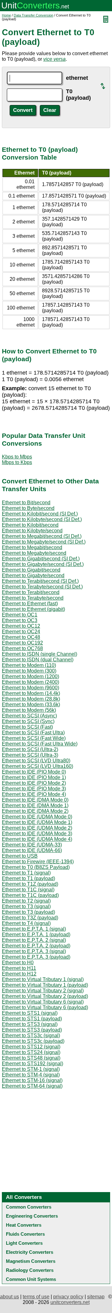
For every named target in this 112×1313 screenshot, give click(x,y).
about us (9, 1296)
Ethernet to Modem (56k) (29, 710)
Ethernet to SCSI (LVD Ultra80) (36, 760)
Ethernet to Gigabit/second (31, 570)
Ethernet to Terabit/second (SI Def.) (40, 581)
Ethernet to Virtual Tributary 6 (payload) (45, 1007)
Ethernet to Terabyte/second (32, 598)
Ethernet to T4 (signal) (26, 923)
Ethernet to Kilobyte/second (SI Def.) (42, 519)
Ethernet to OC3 (19, 620)
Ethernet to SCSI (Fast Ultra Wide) (39, 743)
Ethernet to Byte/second (28, 508)
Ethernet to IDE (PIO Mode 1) (34, 777)
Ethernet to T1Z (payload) (30, 884)
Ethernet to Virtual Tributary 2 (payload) (45, 996)
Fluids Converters (25, 1234)
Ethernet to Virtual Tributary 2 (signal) (43, 990)
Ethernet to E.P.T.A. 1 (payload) (36, 934)
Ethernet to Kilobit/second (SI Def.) (40, 513)
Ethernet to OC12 (21, 626)
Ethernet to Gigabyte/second (33, 575)
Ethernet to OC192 (22, 642)
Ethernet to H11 (19, 968)
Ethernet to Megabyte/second (34, 553)
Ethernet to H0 (18, 962)
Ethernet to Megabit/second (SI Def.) (42, 536)
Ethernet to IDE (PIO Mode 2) (34, 783)
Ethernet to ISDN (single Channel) (39, 654)
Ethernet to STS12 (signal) (31, 1046)
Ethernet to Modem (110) (29, 665)
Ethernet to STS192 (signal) (32, 1063)
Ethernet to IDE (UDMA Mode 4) (37, 839)
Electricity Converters (29, 1252)
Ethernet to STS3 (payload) (32, 1030)
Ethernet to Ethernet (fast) (30, 603)
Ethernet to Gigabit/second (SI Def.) (41, 558)
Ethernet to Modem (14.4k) (31, 693)
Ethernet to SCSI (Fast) (27, 727)
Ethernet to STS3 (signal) (30, 1024)
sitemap (96, 1296)
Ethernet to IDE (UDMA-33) (32, 844)
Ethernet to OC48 (21, 637)
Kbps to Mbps (17, 456)
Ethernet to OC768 (22, 648)
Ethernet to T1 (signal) (26, 872)
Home (6, 15)
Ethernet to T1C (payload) (30, 895)
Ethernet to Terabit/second (30, 592)
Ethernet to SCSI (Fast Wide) (34, 738)
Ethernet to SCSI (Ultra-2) (30, 749)
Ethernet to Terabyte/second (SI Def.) (42, 586)
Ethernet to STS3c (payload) (33, 1041)
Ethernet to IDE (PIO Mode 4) (34, 794)
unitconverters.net (70, 1302)
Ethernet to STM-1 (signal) (31, 1069)
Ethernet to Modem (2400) (30, 682)
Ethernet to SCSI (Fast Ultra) (33, 732)
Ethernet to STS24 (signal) (31, 1052)
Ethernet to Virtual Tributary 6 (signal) (43, 1001)
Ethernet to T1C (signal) (28, 889)
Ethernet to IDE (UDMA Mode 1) (37, 822)
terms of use (36, 1296)
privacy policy (68, 1296)
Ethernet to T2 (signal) (26, 900)
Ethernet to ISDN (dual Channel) (37, 659)
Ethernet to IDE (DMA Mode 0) (35, 800)
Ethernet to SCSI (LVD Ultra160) (37, 766)
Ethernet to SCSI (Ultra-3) (30, 755)
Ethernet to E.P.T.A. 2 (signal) (34, 940)
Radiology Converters (30, 1270)
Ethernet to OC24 (21, 631)
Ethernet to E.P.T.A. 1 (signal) (34, 929)
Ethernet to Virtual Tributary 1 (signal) (43, 979)
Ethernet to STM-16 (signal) (32, 1080)
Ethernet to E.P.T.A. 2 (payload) (36, 945)
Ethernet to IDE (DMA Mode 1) (35, 805)
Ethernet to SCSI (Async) (29, 715)
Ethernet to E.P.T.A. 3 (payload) (36, 957)
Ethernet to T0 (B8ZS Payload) (36, 867)
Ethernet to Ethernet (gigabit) (33, 609)
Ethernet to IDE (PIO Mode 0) (34, 771)
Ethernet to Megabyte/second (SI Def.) (44, 541)
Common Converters (28, 1207)
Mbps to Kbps (17, 462)
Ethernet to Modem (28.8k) (31, 699)
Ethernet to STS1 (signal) (30, 1013)
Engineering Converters (32, 1216)
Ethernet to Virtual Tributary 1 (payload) (45, 985)
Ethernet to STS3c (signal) (31, 1035)
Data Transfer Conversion (33, 15)
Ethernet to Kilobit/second (30, 525)
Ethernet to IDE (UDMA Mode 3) (37, 833)
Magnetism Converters (30, 1261)
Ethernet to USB (20, 856)
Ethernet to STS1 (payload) (32, 1018)
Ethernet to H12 (19, 973)
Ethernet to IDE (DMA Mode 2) (35, 811)
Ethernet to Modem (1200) (30, 676)
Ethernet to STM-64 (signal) (32, 1086)
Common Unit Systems (31, 1279)
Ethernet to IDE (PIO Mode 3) (34, 788)
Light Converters (24, 1243)
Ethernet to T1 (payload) (28, 878)
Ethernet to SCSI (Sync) (28, 721)
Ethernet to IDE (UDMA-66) (32, 850)
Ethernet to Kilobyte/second (32, 530)
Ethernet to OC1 (19, 614)
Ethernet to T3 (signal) (26, 906)
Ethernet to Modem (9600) (30, 687)
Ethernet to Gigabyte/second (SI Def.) (43, 564)
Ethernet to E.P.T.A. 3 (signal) (34, 951)
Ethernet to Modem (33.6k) (31, 704)
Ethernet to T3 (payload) (28, 912)
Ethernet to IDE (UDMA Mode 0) (37, 816)
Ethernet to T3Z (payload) (30, 917)
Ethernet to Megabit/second (32, 547)
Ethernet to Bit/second (26, 502)
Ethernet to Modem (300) (29, 670)
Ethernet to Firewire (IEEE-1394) (38, 861)
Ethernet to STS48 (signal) (31, 1058)
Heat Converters (23, 1225)
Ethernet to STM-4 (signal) (31, 1074)
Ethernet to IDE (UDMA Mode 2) (37, 828)
